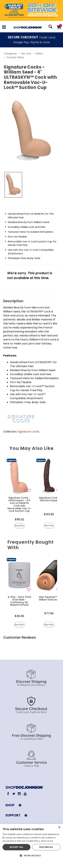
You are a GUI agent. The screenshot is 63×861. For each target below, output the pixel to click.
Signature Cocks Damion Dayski (49, 499)
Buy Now (19, 525)
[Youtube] (25, 793)
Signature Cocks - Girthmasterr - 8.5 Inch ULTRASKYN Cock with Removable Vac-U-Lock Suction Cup (19, 504)
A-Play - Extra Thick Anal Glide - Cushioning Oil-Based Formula (19, 601)
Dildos (39, 53)
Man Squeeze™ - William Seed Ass (49, 598)
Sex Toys (26, 53)
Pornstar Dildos (15, 57)
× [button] (59, 827)
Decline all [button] (46, 847)
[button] (4, 28)
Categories (10, 53)
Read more (47, 840)
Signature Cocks (28, 432)
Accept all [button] (16, 847)
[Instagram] (19, 793)
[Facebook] (8, 793)
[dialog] (31, 842)
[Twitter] (13, 793)
